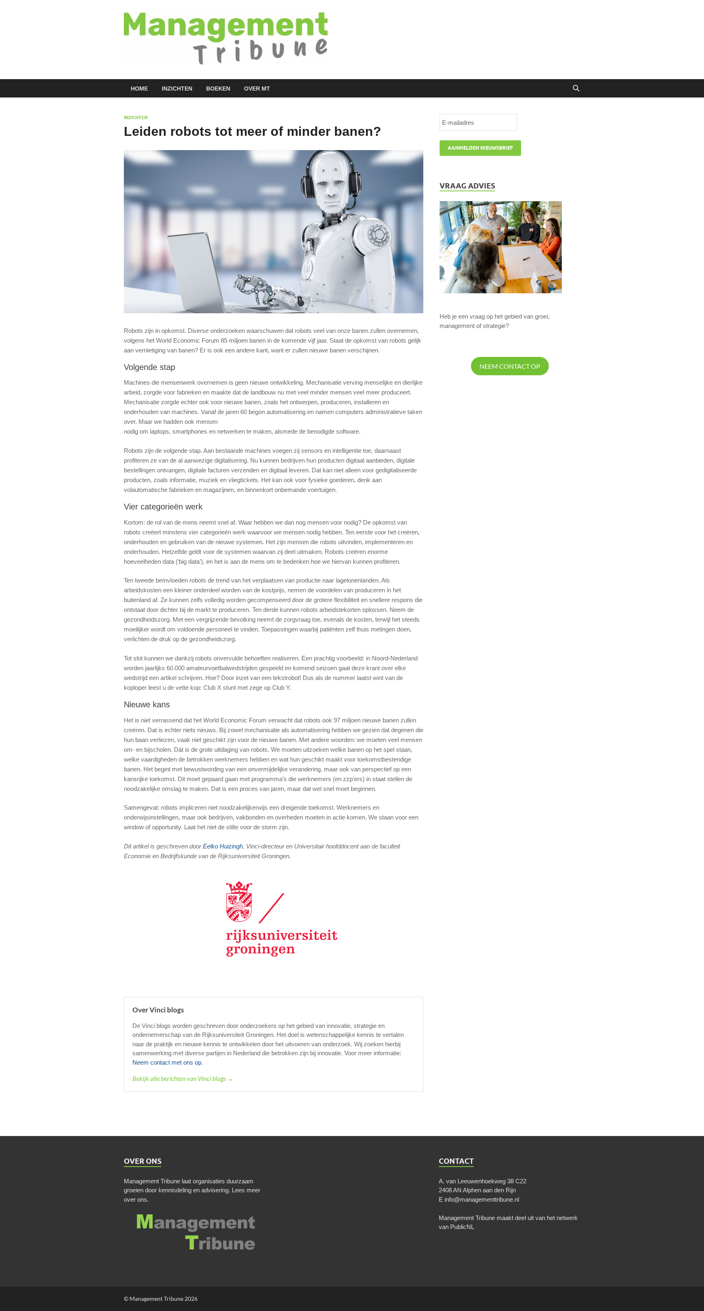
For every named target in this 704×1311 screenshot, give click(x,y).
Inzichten (177, 88)
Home (139, 88)
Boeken (218, 88)
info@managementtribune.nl (481, 1199)
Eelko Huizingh (223, 846)
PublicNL (462, 1226)
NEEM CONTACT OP (510, 366)
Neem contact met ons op (166, 1062)
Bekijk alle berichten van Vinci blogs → (182, 1078)
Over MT (257, 88)
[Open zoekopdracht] (576, 88)
